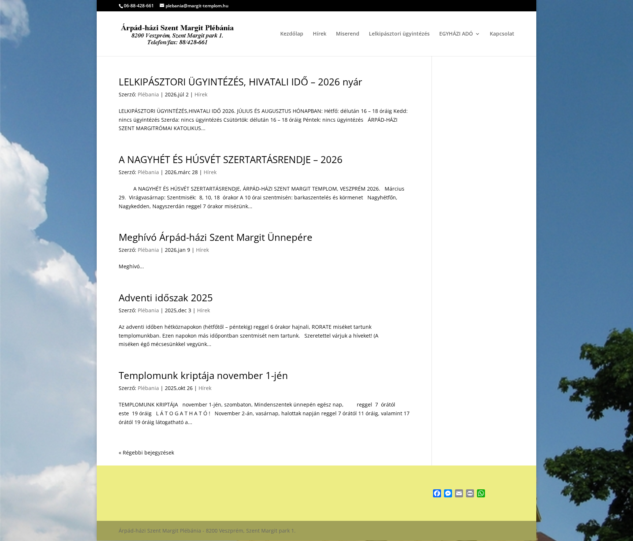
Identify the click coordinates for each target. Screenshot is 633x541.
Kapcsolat (502, 34)
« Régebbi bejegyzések (146, 452)
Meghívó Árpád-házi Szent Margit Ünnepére (215, 237)
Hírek (319, 34)
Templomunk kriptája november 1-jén (203, 375)
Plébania (148, 94)
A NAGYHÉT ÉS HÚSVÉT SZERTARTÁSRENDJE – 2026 (231, 159)
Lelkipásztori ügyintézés (399, 34)
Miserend (347, 34)
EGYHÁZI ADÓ (456, 34)
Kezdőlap (291, 34)
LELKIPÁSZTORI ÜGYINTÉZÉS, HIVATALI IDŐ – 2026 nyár (240, 81)
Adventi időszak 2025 (166, 297)
